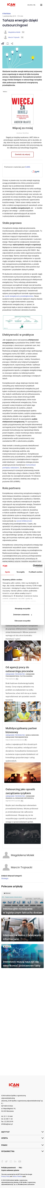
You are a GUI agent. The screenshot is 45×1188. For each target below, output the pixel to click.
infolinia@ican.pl (7, 1124)
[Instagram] (11, 1161)
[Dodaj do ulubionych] (7, 44)
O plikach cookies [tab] (35, 572)
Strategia (4, 878)
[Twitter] (6, 1161)
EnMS (27, 167)
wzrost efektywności (24, 521)
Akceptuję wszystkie (22, 608)
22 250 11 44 (8, 1119)
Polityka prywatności (8, 1167)
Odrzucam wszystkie (22, 621)
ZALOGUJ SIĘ (31, 5)
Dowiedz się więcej (22, 154)
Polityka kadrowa (26, 676)
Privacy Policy (5, 1176)
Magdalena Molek (22, 855)
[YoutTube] (19, 1161)
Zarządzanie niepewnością (24, 798)
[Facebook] (2, 1161)
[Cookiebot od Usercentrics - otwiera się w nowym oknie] (32, 566)
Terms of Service (17, 1176)
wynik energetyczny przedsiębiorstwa (19, 296)
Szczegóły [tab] (21, 572)
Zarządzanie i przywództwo (15, 674)
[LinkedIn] (15, 1161)
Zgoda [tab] (7, 572)
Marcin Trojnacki (21, 867)
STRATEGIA (6, 13)
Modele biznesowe (32, 735)
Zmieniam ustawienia (21, 614)
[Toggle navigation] (41, 5)
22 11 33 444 (8, 1116)
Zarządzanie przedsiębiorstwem (17, 737)
